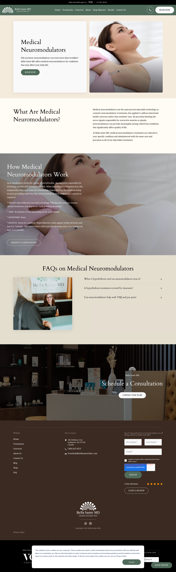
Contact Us (18, 458)
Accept (131, 562)
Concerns (17, 449)
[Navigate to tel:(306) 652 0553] (150, 10)
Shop (15, 468)
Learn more (102, 2)
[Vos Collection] (90, 2)
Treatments (18, 444)
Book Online (161, 565)
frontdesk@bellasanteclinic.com (82, 453)
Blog (15, 463)
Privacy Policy (18, 532)
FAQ (15, 472)
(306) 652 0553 (74, 449)
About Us (17, 453)
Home (16, 439)
